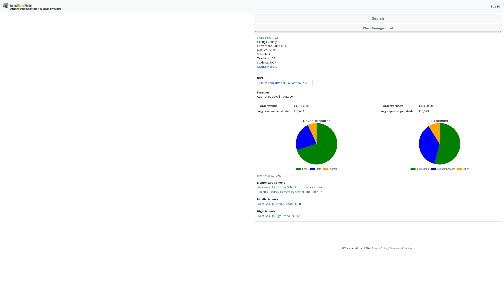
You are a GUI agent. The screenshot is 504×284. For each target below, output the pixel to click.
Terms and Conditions (402, 248)
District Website (267, 66)
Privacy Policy (379, 248)
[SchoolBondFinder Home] (31, 6)
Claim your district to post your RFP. (284, 83)
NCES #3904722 (267, 37)
